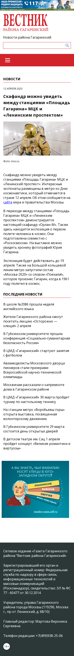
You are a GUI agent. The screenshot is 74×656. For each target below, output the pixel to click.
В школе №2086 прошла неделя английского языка (28, 306)
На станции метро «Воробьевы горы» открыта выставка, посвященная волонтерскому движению (34, 414)
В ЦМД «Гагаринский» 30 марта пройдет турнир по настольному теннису (36, 399)
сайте (7, 202)
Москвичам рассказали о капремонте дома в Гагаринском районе (33, 387)
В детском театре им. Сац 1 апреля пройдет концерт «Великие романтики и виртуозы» (36, 443)
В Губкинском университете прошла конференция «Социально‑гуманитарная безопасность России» (36, 338)
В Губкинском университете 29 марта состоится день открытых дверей (33, 428)
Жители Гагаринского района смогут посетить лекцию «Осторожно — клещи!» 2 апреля (33, 321)
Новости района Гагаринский (27, 37)
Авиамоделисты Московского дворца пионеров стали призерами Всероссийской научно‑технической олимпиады (34, 370)
